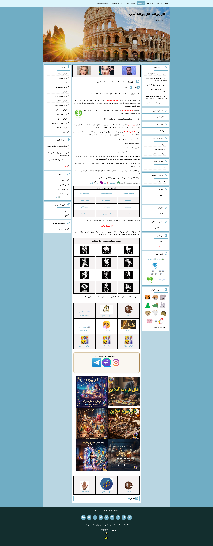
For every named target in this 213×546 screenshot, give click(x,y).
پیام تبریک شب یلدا (62, 193)
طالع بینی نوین (63, 215)
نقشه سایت (99, 529)
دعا (164, 199)
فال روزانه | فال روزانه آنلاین (147, 13)
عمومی (128, 498)
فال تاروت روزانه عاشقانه (60, 123)
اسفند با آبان (106, 206)
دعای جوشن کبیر (160, 195)
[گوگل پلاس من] (95, 517)
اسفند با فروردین (128, 193)
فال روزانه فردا (63, 229)
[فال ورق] (92, 455)
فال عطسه (64, 210)
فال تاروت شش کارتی (61, 105)
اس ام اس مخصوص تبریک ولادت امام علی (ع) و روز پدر (156, 79)
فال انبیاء (162, 130)
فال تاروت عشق (63, 118)
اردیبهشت (113, 183)
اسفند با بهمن (107, 213)
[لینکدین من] (83, 517)
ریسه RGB (162, 241)
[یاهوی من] (129, 517)
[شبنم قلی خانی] (84, 71)
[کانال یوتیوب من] (89, 517)
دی (98, 183)
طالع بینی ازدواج (160, 181)
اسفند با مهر (128, 206)
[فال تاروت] (124, 392)
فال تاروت (150, 3)
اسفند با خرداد (84, 193)
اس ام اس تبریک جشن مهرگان (156, 102)
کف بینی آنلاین (84, 315)
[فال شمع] (92, 424)
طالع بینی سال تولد (159, 327)
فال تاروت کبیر (63, 78)
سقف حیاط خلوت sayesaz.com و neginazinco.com (59, 160)
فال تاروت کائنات (62, 82)
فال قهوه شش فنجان (159, 153)
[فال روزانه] (92, 392)
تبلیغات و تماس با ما (102, 3)
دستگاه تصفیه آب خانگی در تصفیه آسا (58, 147)
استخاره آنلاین (130, 3)
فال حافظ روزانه (84, 330)
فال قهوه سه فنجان (159, 149)
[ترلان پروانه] (106, 71)
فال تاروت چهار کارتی (61, 96)
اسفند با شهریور (84, 200)
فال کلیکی (162, 213)
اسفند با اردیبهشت (106, 193)
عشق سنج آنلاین (160, 227)
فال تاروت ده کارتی (62, 114)
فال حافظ (159, 3)
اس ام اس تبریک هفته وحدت (156, 73)
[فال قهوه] (124, 424)
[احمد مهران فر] (129, 71)
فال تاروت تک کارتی (62, 87)
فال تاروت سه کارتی (62, 91)
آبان (91, 183)
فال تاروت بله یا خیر (62, 127)
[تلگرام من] (124, 517)
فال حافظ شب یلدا (62, 189)
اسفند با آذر (84, 206)
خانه (166, 3)
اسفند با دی (128, 213)
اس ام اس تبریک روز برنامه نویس (155, 84)
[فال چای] (124, 455)
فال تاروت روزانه (62, 73)
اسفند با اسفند (84, 213)
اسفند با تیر (128, 200)
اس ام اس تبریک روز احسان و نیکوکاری (157, 90)
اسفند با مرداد (106, 200)
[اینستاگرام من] (112, 517)
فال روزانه (141, 3)
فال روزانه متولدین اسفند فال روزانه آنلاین (115, 81)
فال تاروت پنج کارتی (62, 100)
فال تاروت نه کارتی (62, 109)
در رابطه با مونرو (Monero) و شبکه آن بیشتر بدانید (58, 154)
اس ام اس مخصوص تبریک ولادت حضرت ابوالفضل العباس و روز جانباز (156, 97)
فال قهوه (162, 144)
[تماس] (106, 517)
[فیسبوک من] (118, 517)
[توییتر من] (101, 517)
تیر (105, 183)
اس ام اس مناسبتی (117, 3)
